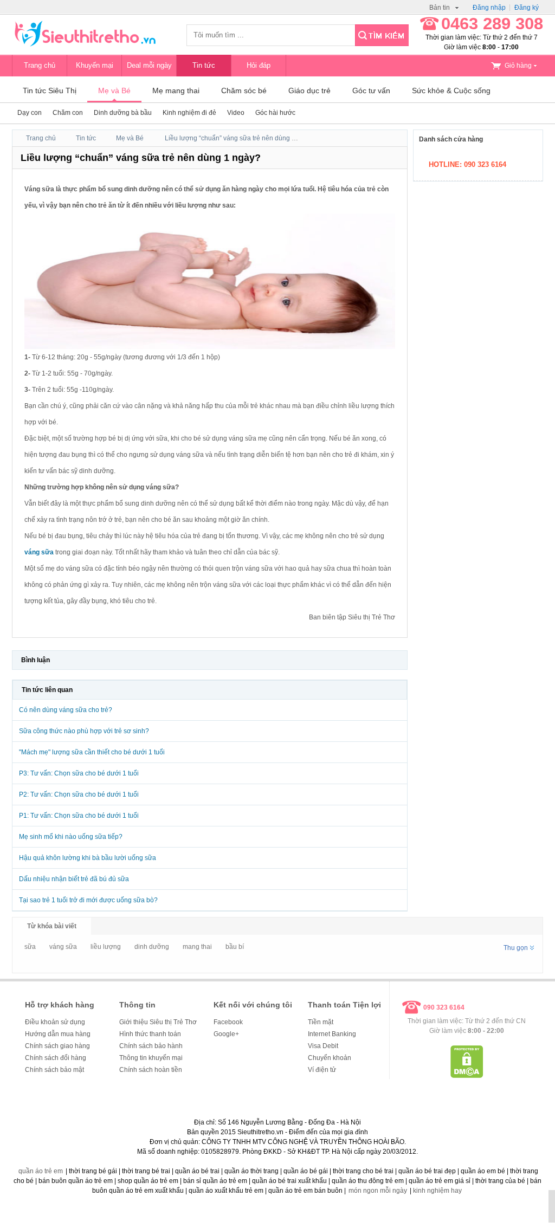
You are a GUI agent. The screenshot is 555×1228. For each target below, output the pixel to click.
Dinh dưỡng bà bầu (123, 113)
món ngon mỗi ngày (378, 1190)
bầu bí (234, 947)
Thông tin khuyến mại (151, 1058)
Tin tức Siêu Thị (49, 90)
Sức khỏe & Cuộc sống (451, 90)
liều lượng (106, 947)
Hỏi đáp (258, 65)
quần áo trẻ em (40, 1171)
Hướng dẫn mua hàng (58, 1034)
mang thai (197, 947)
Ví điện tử (322, 1070)
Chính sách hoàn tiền (150, 1070)
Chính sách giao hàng (57, 1046)
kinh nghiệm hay (437, 1190)
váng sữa (63, 947)
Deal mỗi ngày (149, 65)
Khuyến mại (94, 65)
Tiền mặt (320, 1022)
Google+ (226, 1034)
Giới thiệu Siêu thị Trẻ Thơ (158, 1022)
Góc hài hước (275, 113)
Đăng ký (526, 7)
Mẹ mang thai (175, 90)
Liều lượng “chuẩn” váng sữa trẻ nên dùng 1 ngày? (240, 138)
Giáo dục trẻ (309, 90)
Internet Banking (332, 1034)
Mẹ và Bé (114, 90)
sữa (30, 947)
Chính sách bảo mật (54, 1070)
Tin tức (203, 65)
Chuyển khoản (329, 1058)
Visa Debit (323, 1046)
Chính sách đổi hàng (55, 1058)
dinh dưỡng (151, 947)
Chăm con (68, 113)
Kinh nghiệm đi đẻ (189, 113)
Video (235, 113)
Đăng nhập (489, 7)
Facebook (228, 1022)
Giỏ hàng (518, 65)
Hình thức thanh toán (150, 1034)
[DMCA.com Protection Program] (466, 1076)
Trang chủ (39, 65)
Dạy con (29, 113)
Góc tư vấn (371, 90)
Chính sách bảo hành (151, 1046)
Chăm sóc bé (244, 90)
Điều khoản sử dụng (55, 1022)
